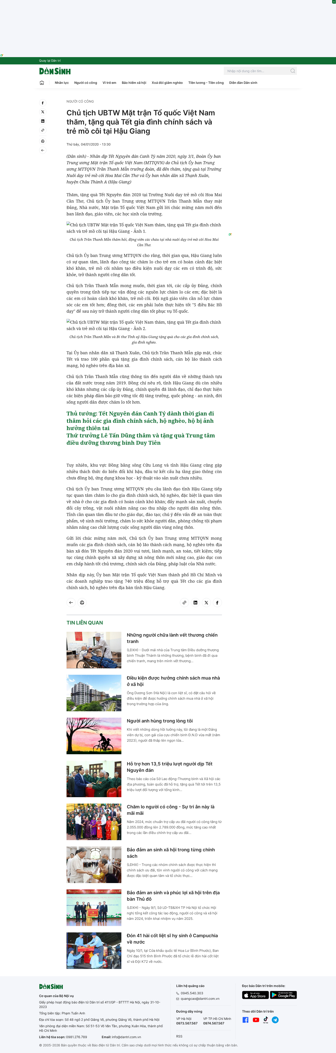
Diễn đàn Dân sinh (243, 83)
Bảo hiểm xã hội (134, 83)
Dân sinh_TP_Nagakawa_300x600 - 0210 (262, 105)
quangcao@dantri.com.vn (200, 998)
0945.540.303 (192, 993)
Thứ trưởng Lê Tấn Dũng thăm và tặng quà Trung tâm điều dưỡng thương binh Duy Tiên (141, 438)
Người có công (85, 83)
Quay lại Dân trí (50, 60)
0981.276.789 (76, 1037)
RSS (179, 1036)
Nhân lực (62, 83)
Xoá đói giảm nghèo (167, 83)
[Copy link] (42, 130)
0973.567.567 (186, 1023)
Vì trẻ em (109, 83)
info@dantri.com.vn (126, 1037)
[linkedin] (42, 121)
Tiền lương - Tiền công (206, 83)
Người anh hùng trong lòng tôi (160, 721)
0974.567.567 (213, 1023)
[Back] (42, 150)
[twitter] (42, 112)
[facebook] (42, 102)
